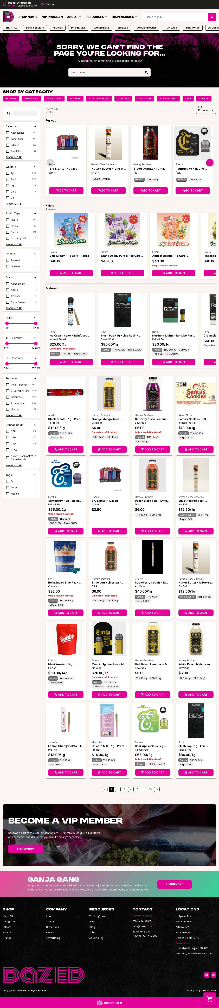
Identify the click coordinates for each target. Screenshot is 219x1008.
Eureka (52, 496)
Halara (53, 251)
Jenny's (52, 742)
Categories (9, 921)
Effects (7, 927)
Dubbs (52, 660)
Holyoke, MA (183, 916)
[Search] (212, 17)
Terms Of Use (209, 990)
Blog (92, 927)
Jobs (92, 932)
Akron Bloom (185, 415)
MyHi (51, 578)
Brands (7, 938)
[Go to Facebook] (206, 975)
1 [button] (111, 789)
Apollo (51, 415)
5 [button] (137, 789)
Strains (7, 932)
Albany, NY (182, 927)
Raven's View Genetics (191, 496)
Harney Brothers (101, 415)
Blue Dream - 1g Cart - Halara (69, 255)
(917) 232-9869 (141, 920)
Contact (51, 921)
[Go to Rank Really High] (109, 1002)
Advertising (53, 938)
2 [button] (118, 789)
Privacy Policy (193, 990)
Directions (52, 927)
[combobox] (175, 17)
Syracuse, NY (184, 932)
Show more (14, 157)
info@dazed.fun (142, 926)
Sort (200, 107)
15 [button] (150, 789)
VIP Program (52, 17)
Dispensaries (123, 17)
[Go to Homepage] (8, 16)
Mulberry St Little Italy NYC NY (195, 953)
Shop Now (26, 17)
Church (139, 578)
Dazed (95, 496)
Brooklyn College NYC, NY (192, 948)
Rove (52, 331)
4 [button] (131, 789)
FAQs (92, 921)
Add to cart (73, 273)
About (72, 17)
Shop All (8, 916)
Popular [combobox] (203, 110)
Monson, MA (183, 921)
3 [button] (124, 789)
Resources (95, 17)
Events (50, 932)
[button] (29, 4)
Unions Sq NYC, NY (187, 938)
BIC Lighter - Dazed (105, 500)
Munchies (97, 742)
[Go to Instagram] (213, 975)
